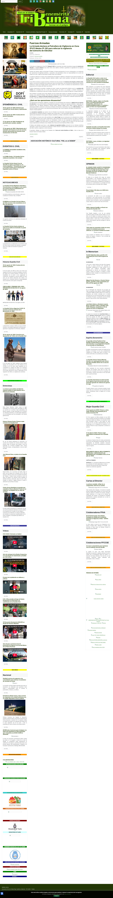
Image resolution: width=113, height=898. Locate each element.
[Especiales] (82, 32)
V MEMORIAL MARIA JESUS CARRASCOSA (98, 57)
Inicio (4, 32)
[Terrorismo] (65, 32)
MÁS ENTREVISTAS (14, 525)
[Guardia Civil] (23, 32)
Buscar (20, 1)
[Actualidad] (13, 32)
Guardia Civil (19, 32)
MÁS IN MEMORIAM (98, 332)
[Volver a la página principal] (53, 1)
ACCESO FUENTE (34, 134)
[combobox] (9, 1)
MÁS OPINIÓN (95, 158)
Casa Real (87, 32)
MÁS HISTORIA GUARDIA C (14, 380)
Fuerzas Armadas (53, 32)
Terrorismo (62, 32)
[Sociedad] (73, 32)
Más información (68, 894)
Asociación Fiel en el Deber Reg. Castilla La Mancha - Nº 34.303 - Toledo (18, 889)
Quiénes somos (5, 887)
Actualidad (10, 32)
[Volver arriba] (111, 896)
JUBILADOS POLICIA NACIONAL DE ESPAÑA (15, 862)
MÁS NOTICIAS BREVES (14, 256)
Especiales (78, 32)
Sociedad (70, 32)
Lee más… (6, 111)
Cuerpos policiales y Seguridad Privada (35, 32)
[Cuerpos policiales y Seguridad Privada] (46, 32)
